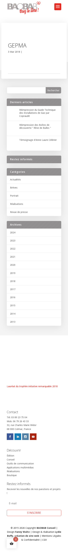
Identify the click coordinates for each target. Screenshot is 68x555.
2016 (12, 297)
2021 (12, 256)
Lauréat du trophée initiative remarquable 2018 (32, 386)
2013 (12, 321)
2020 (12, 264)
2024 (12, 232)
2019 (12, 273)
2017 (12, 289)
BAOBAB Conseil (46, 527)
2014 (12, 313)
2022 (12, 248)
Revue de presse (19, 212)
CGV (44, 539)
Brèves (13, 187)
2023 (12, 240)
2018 (12, 281)
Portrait (14, 195)
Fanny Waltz (22, 531)
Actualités (15, 179)
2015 (12, 305)
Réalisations (16, 203)
